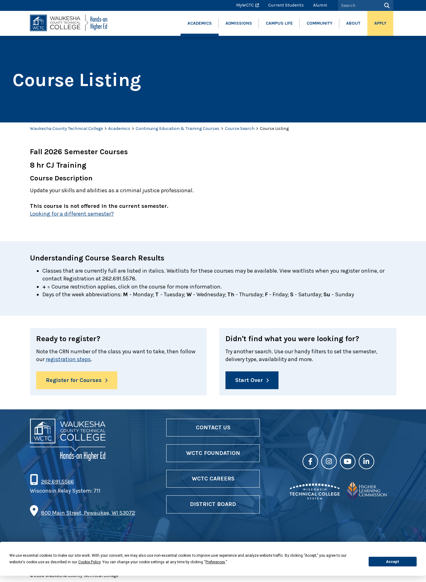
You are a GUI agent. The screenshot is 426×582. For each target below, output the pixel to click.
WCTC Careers (213, 478)
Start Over (249, 380)
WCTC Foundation (213, 453)
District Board (213, 504)
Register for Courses (74, 380)
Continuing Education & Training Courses (178, 128)
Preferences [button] (215, 562)
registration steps (68, 359)
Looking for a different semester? (72, 213)
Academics (119, 128)
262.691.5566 (57, 481)
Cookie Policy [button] (89, 562)
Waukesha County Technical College (66, 128)
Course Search (239, 128)
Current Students (286, 5)
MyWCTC (245, 5)
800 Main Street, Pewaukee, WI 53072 (88, 512)
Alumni (320, 5)
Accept (392, 562)
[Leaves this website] (315, 497)
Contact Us (213, 427)
